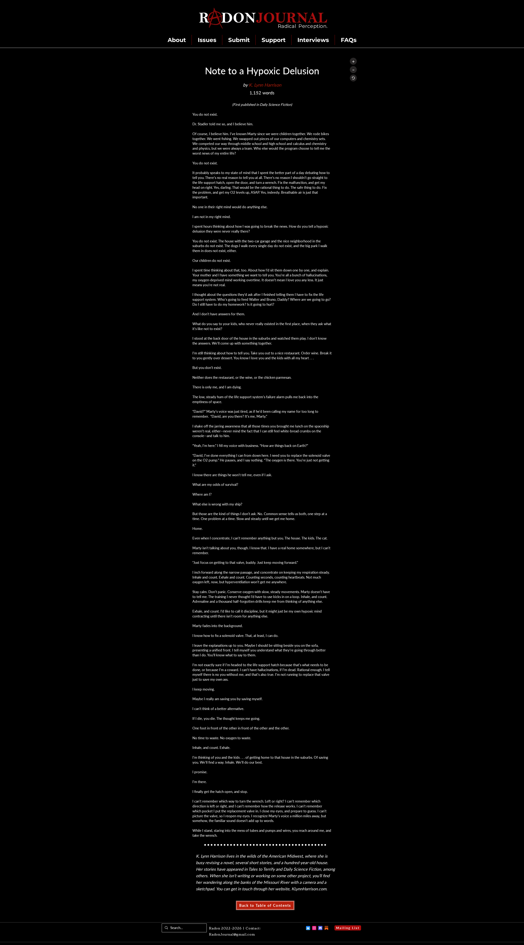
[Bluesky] (308, 928)
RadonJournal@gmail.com (232, 934)
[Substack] (326, 928)
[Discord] (320, 928)
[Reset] (353, 78)
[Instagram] (314, 928)
